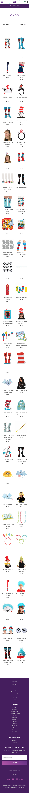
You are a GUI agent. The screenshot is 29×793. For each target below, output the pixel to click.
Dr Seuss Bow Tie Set (21, 232)
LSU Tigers (14, 707)
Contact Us (14, 695)
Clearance (14, 730)
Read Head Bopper (7, 547)
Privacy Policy (14, 697)
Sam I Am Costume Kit (7, 569)
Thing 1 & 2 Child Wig (21, 593)
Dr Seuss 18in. (7, 232)
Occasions (14, 719)
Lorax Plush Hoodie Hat (21, 504)
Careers (14, 687)
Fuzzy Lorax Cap (8, 482)
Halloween (14, 709)
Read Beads (21, 524)
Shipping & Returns (14, 691)
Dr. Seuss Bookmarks (21, 297)
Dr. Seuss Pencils (21, 435)
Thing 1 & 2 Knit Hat (8, 638)
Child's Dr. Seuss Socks (21, 187)
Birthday (15, 715)
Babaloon (14, 740)
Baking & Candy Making (14, 713)
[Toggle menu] (2, 2)
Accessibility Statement (14, 685)
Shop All (14, 731)
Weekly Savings (14, 693)
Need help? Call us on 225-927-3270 (14, 787)
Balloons (14, 717)
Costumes (14, 721)
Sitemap (14, 699)
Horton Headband (7, 504)
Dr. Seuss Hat (21, 366)
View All (15, 742)
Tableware (14, 723)
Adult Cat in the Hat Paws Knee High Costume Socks (21, 53)
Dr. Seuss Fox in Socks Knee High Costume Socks (7, 368)
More (14, 727)
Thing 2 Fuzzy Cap (21, 660)
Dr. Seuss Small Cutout (8, 459)
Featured (14, 725)
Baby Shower (14, 711)
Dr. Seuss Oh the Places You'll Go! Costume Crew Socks (8, 437)
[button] (14, 24)
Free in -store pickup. (15, 5)
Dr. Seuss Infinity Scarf (21, 390)
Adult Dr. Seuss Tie (7, 75)
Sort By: (10, 31)
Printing (14, 689)
